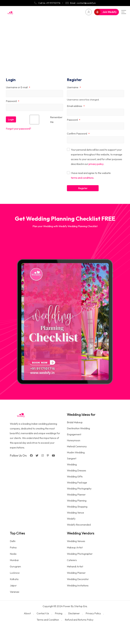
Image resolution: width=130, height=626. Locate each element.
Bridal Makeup (75, 422)
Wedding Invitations (77, 585)
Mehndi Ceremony (77, 446)
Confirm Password (78, 133)
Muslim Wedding (76, 452)
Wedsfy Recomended (79, 524)
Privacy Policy (93, 613)
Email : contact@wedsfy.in (83, 3)
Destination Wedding (78, 428)
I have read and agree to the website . (91, 175)
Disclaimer (74, 613)
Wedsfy (71, 518)
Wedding (72, 464)
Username (74, 87)
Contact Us (43, 613)
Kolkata (14, 579)
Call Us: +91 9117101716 (49, 3)
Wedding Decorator (78, 579)
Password (12, 101)
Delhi (12, 541)
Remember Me (56, 120)
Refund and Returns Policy (79, 619)
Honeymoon (73, 440)
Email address (76, 106)
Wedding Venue (75, 512)
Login (11, 119)
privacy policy (96, 164)
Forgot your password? (18, 128)
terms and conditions (82, 177)
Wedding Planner (76, 494)
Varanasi (14, 591)
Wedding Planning (76, 500)
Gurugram (15, 566)
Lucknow (15, 572)
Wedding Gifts (75, 476)
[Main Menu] (124, 12)
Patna (13, 547)
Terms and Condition (48, 619)
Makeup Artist (75, 547)
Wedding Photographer (80, 553)
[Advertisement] (65, 42)
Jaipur (13, 585)
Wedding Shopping (77, 506)
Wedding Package (77, 482)
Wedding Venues (76, 541)
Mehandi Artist (75, 566)
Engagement (74, 434)
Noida (13, 553)
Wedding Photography (79, 488)
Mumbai (14, 560)
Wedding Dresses (76, 470)
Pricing (58, 613)
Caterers (72, 560)
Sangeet (71, 458)
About (27, 613)
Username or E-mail (18, 87)
